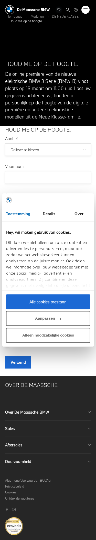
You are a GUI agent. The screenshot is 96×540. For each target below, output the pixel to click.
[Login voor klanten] (76, 10)
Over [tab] (78, 214)
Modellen (37, 16)
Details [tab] (49, 214)
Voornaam (14, 166)
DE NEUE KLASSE (65, 16)
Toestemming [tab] (18, 214)
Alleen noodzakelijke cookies (48, 335)
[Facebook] (7, 509)
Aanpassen (45, 318)
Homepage (15, 16)
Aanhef (11, 138)
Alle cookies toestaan (48, 301)
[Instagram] (14, 509)
